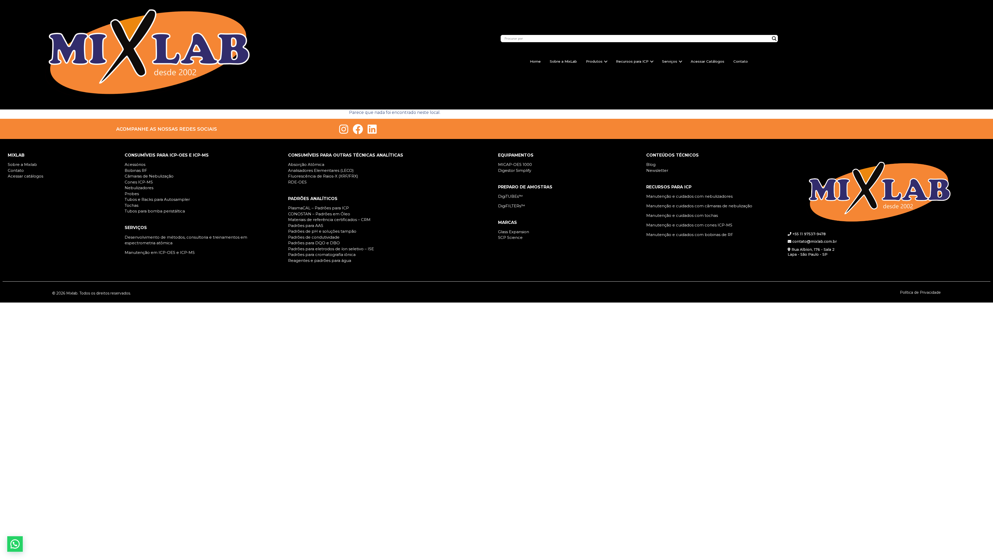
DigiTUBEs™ (510, 196)
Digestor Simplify (514, 170)
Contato (740, 61)
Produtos (594, 61)
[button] (15, 544)
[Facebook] (358, 129)
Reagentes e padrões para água (319, 260)
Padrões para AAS (305, 225)
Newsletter (657, 170)
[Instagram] (343, 129)
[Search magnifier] (774, 38)
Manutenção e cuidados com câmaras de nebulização (699, 205)
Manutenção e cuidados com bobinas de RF (689, 234)
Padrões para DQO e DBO (314, 242)
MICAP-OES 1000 (515, 164)
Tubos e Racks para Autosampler (157, 199)
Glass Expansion (513, 231)
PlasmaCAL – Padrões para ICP (318, 207)
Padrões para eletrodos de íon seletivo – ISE (331, 248)
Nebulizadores (139, 187)
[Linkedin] (372, 129)
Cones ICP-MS (139, 182)
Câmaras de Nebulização (149, 176)
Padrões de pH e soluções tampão (322, 231)
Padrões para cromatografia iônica (322, 254)
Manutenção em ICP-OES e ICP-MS (160, 252)
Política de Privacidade (920, 292)
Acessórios (135, 164)
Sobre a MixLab (563, 61)
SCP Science (510, 237)
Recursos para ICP (632, 61)
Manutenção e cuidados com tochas (682, 215)
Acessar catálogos (25, 176)
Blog (651, 164)
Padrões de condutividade (314, 237)
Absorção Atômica (306, 164)
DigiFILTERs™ (511, 205)
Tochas (131, 205)
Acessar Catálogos (707, 61)
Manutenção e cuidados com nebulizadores (689, 196)
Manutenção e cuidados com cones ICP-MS (689, 225)
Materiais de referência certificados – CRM (329, 219)
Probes (132, 193)
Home (535, 61)
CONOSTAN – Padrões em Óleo (319, 213)
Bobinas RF (136, 170)
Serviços (669, 61)
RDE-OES (297, 182)
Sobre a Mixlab (22, 164)
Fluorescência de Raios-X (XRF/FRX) (323, 176)
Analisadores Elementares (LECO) (321, 170)
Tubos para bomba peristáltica (155, 211)
